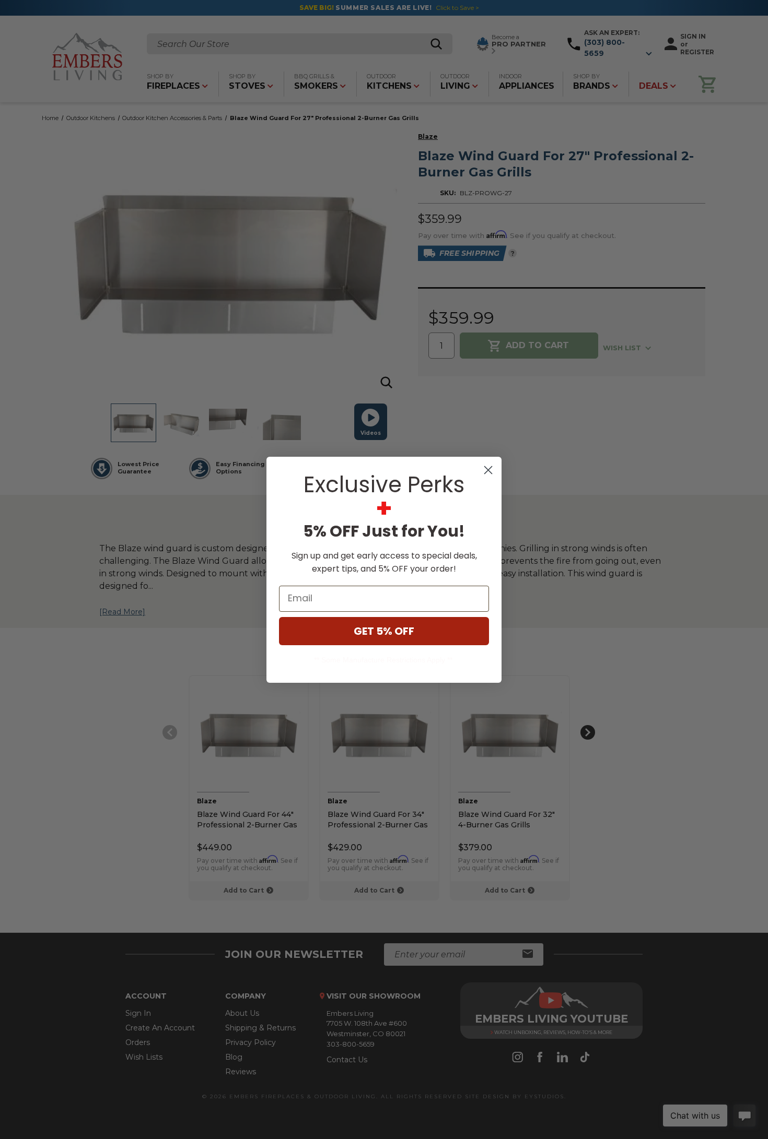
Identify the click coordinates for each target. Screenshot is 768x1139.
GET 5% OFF (384, 631)
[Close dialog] (488, 470)
